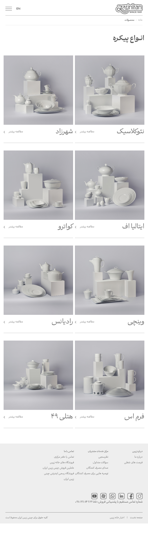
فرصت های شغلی (133, 462)
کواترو (41, 228)
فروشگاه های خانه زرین (62, 462)
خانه (140, 20)
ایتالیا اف (112, 228)
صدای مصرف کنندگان (97, 468)
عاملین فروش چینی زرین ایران (58, 468)
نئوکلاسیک (112, 133)
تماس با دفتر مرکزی (64, 457)
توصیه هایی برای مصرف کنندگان (91, 473)
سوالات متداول (100, 462)
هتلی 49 (41, 418)
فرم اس (112, 418)
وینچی (112, 323)
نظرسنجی (103, 457)
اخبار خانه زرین (117, 518)
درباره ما (138, 457)
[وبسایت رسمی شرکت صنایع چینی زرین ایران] (82, 8)
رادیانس (41, 323)
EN (18, 8)
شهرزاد (41, 133)
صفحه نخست (136, 518)
